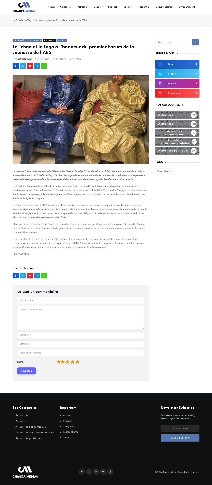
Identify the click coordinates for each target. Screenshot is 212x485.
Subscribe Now (180, 438)
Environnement (187, 7)
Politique (82, 7)
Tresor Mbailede (23, 59)
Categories (68, 426)
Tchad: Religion (164, 171)
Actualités (65, 7)
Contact (67, 437)
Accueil (52, 7)
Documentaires (164, 7)
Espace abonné (70, 432)
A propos (67, 421)
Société (128, 7)
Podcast (112, 7)
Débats (97, 7)
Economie (143, 7)
